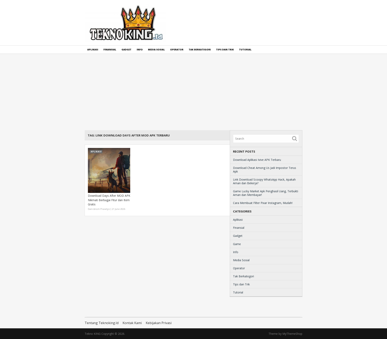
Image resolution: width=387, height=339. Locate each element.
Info (140, 49)
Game (237, 244)
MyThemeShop (292, 334)
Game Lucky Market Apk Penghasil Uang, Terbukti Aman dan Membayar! (265, 193)
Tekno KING (93, 334)
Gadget (126, 49)
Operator (176, 49)
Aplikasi (92, 49)
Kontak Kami (132, 323)
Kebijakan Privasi (159, 323)
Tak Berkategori (200, 49)
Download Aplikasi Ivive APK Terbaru (257, 160)
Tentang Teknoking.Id (102, 323)
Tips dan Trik (225, 49)
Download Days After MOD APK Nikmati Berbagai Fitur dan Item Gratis (109, 200)
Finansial (109, 49)
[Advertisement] (193, 92)
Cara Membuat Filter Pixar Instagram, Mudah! (262, 203)
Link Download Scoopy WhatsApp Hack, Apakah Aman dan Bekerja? (264, 181)
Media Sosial (156, 49)
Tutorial (245, 49)
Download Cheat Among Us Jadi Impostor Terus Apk (264, 169)
